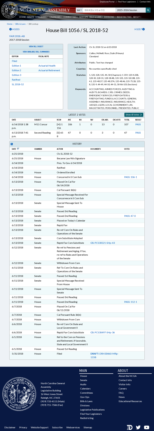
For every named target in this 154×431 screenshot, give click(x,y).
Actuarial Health (46, 65)
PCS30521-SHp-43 (103, 242)
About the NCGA (128, 375)
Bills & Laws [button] (95, 17)
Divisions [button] (109, 17)
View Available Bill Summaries (36, 52)
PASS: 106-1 (130, 177)
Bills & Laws (20, 24)
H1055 (16, 29)
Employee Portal (107, 1)
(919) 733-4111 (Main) (53, 401)
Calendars (85, 388)
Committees (86, 392)
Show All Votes (133, 115)
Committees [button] (70, 17)
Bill (78, 10)
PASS (138, 124)
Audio (83, 384)
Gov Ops (83, 17)
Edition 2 (16, 70)
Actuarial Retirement (49, 70)
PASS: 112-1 (130, 301)
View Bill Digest (36, 46)
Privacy (23, 427)
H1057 (138, 29)
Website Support (39, 427)
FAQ (121, 392)
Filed (14, 60)
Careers (123, 388)
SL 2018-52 (18, 84)
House (22, 17)
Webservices (73, 427)
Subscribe (57, 427)
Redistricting (124, 17)
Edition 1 (16, 65)
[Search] (148, 10)
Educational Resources (130, 401)
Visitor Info (124, 384)
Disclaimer (9, 427)
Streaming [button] (41, 17)
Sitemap (88, 427)
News (122, 396)
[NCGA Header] (44, 10)
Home (9, 24)
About (136, 17)
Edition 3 (16, 74)
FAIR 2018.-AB (17, 36)
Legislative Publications (92, 409)
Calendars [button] (55, 17)
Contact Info (145, 1)
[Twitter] (138, 427)
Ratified (16, 79)
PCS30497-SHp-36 (103, 332)
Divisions (85, 405)
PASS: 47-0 (130, 215)
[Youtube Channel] (147, 427)
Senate (30, 17)
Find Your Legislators (127, 1)
